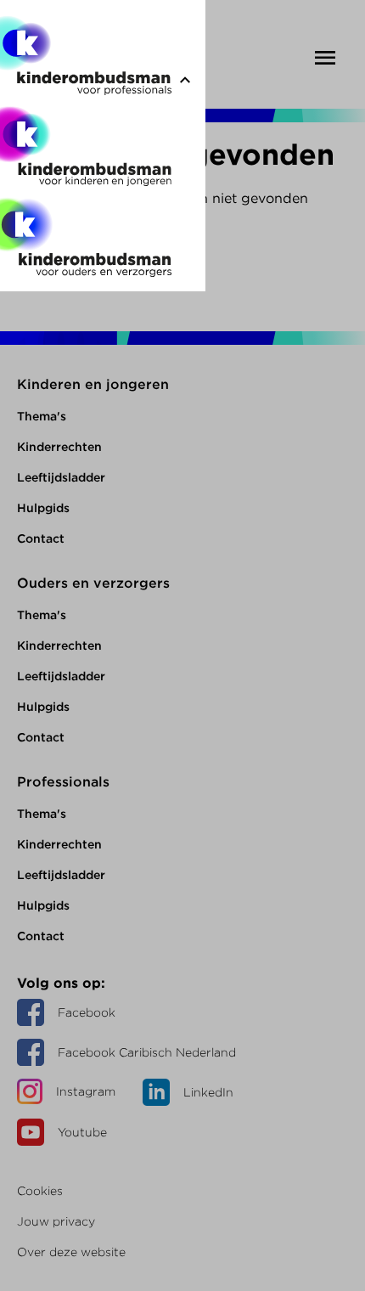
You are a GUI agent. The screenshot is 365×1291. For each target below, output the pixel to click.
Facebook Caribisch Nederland (147, 1052)
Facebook (86, 1012)
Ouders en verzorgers (93, 583)
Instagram (85, 1091)
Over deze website (71, 1252)
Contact (41, 538)
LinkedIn (208, 1092)
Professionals (63, 782)
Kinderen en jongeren (93, 384)
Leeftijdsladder (61, 477)
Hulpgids (43, 508)
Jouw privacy (56, 1221)
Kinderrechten (59, 447)
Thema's (41, 416)
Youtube (82, 1132)
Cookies (40, 1191)
